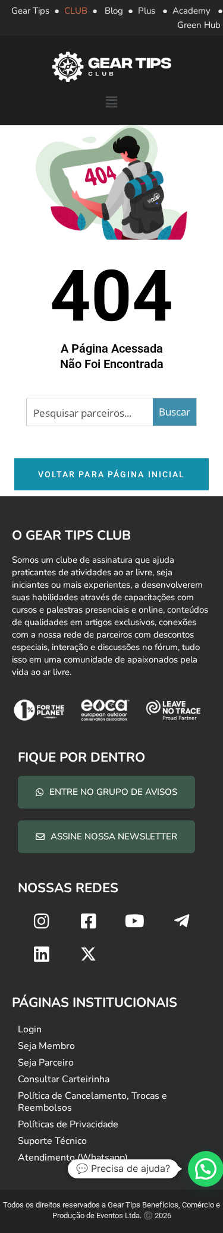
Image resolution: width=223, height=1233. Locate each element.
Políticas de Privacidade (68, 1124)
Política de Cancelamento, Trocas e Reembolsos (92, 1101)
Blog (114, 11)
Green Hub (199, 25)
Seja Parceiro (46, 1062)
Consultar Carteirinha (63, 1079)
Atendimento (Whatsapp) (73, 1157)
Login (30, 1029)
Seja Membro (46, 1046)
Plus (146, 11)
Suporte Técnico (52, 1141)
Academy (191, 11)
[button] (111, 103)
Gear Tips (30, 11)
